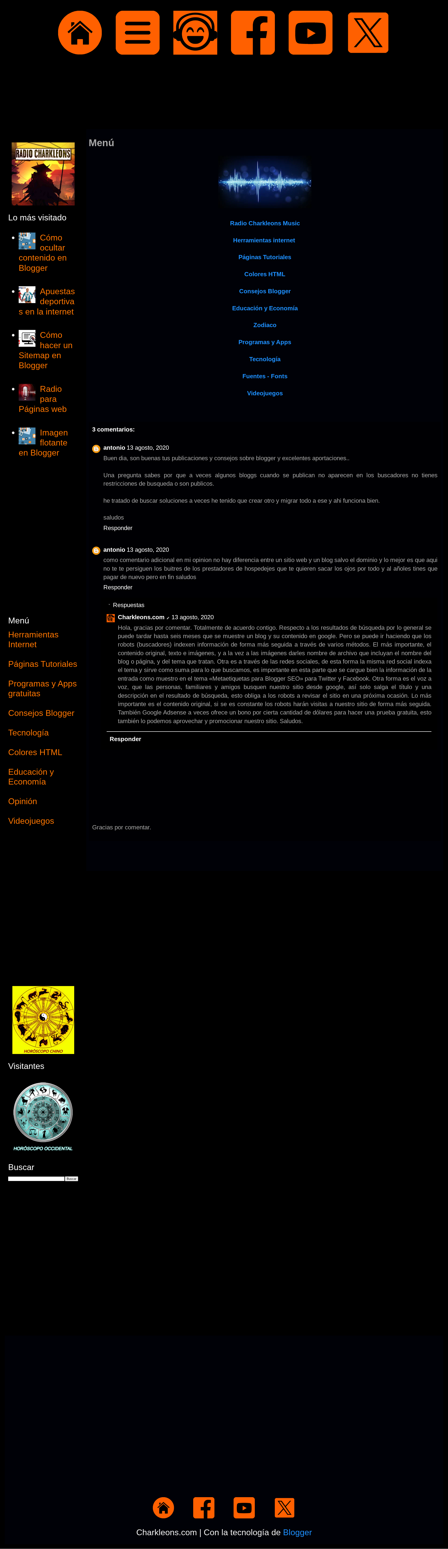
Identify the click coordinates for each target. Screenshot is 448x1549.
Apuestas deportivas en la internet (47, 301)
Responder (118, 527)
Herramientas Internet (33, 639)
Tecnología (28, 732)
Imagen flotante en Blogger (43, 442)
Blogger (297, 1532)
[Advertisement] (224, 93)
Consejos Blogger (41, 713)
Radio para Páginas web (43, 399)
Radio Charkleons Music (265, 223)
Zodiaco (264, 325)
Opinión (22, 801)
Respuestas (128, 604)
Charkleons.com (141, 617)
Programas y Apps (264, 342)
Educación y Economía (265, 308)
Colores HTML (264, 274)
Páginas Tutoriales (42, 664)
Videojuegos (265, 393)
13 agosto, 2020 (148, 447)
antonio (114, 447)
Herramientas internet (264, 240)
